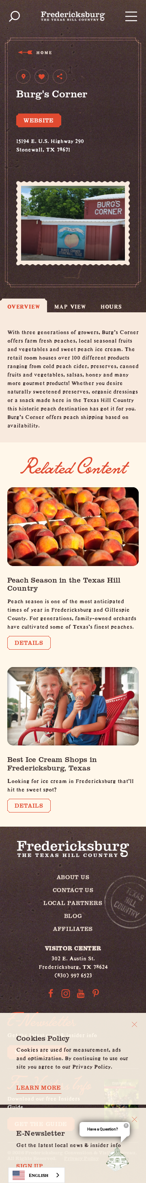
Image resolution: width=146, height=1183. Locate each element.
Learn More (38, 1087)
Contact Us (73, 890)
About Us (73, 877)
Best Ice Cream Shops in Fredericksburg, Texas (52, 763)
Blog (73, 916)
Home (44, 52)
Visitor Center (73, 948)
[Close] (134, 1024)
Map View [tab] (70, 306)
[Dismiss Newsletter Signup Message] (134, 1119)
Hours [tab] (111, 306)
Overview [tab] (23, 306)
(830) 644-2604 (36, 156)
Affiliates (73, 929)
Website (39, 120)
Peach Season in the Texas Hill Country (63, 584)
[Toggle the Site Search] (14, 16)
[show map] (23, 76)
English (38, 1175)
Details (29, 642)
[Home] (73, 16)
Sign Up (29, 1166)
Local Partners (73, 903)
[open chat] (119, 1158)
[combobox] (36, 1175)
